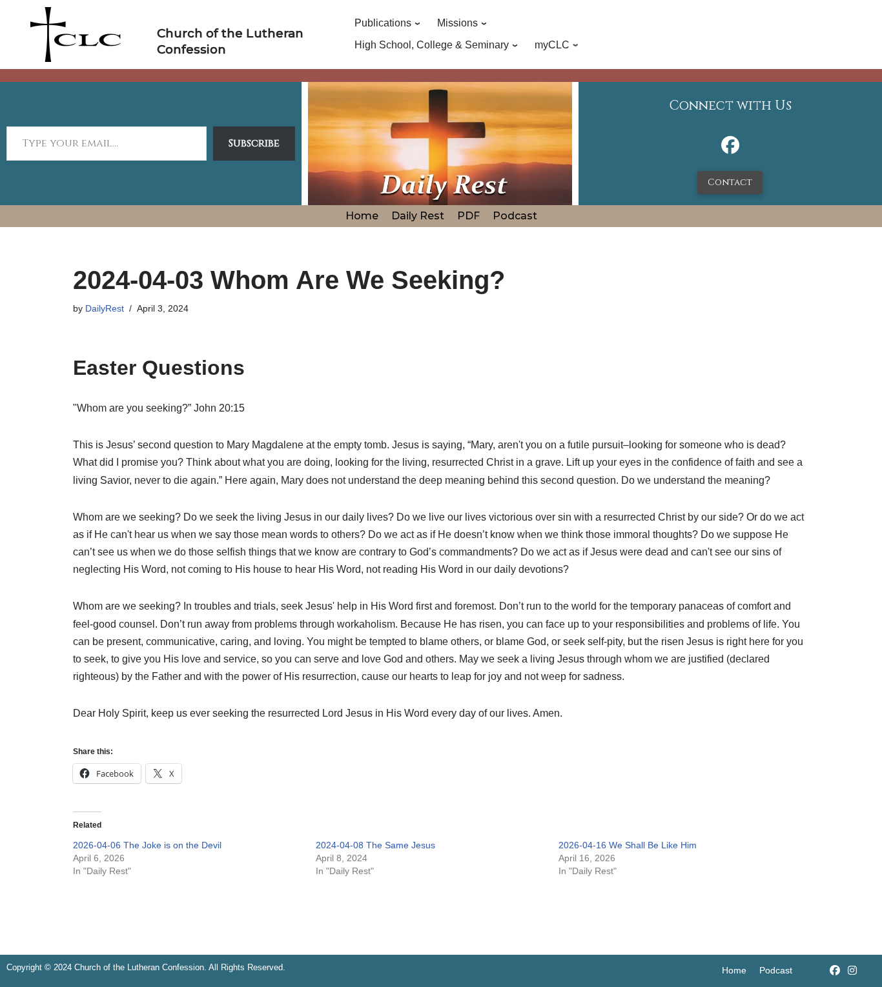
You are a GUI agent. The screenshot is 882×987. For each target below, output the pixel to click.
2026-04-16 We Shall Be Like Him (628, 845)
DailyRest (104, 308)
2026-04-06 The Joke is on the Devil (147, 845)
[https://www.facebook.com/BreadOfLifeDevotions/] (730, 149)
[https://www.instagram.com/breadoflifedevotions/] (852, 970)
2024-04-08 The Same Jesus (375, 845)
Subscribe (254, 143)
